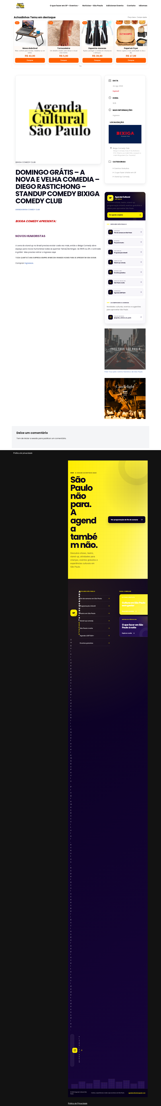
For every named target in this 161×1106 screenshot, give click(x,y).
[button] (78, 5)
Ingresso (116, 115)
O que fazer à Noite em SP (125, 172)
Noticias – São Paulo (92, 5)
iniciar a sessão (31, 438)
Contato (131, 5)
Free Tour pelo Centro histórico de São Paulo (124, 372)
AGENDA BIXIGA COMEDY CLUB (27, 209)
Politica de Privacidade (77, 1103)
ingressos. (29, 263)
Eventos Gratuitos (121, 168)
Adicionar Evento (115, 5)
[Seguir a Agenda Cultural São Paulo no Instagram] (72, 1050)
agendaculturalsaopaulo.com (136, 1093)
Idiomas (143, 5)
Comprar (30, 60)
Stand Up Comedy (122, 176)
